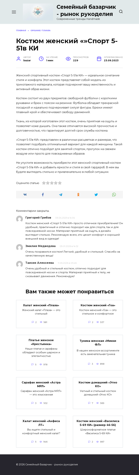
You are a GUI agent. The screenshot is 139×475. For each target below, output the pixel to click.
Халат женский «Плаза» (41, 305)
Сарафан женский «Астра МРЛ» (41, 384)
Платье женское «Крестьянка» (41, 342)
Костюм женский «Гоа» (98, 305)
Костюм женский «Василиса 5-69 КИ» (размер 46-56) (98, 422)
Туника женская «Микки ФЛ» (98, 342)
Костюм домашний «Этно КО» (98, 384)
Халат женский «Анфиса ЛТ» (41, 422)
